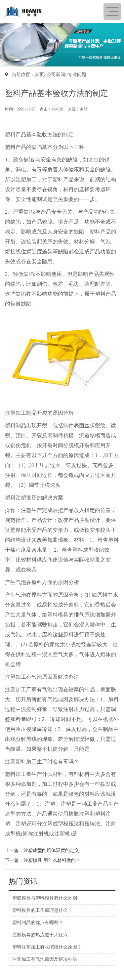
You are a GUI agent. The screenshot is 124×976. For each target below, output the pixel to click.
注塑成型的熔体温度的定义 (51, 850)
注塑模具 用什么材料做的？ (51, 860)
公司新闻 (56, 74)
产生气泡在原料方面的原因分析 (42, 582)
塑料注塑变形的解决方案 (34, 497)
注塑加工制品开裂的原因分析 (39, 413)
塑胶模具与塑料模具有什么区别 (44, 898)
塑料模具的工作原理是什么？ (42, 910)
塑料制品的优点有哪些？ (37, 922)
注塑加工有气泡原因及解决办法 (42, 677)
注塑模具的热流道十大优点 (40, 934)
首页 (39, 74)
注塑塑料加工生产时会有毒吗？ (42, 761)
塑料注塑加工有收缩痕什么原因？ (47, 947)
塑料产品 (63, 179)
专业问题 (77, 74)
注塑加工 (26, 179)
